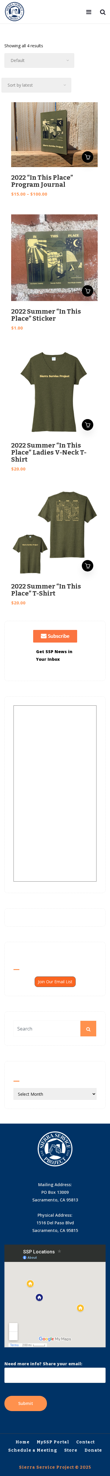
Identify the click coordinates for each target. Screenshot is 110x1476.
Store (70, 1450)
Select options (87, 157)
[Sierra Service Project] (14, 12)
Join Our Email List (55, 981)
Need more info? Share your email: (43, 1363)
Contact (85, 1442)
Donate (93, 1450)
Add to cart (87, 291)
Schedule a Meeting (32, 1450)
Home (23, 1442)
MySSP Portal (53, 1442)
